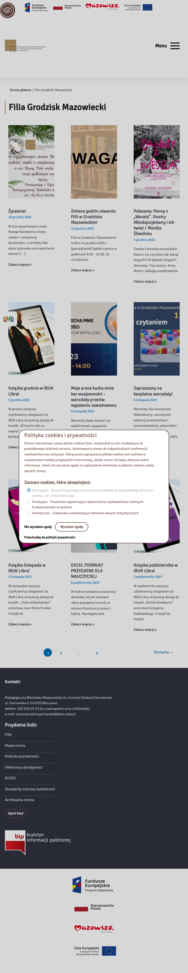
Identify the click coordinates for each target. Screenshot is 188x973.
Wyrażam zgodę (71, 527)
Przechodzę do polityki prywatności (49, 537)
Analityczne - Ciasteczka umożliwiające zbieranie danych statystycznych (85, 513)
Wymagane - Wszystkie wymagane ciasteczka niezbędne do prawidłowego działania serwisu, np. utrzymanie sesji (92, 493)
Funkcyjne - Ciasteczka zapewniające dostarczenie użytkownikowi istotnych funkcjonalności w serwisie (87, 505)
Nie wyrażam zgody (38, 527)
